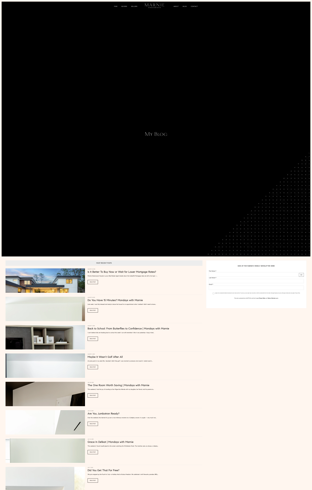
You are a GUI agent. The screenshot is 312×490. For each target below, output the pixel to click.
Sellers (134, 6)
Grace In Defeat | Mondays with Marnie (110, 442)
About (176, 6)
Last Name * (212, 278)
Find (115, 6)
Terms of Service (271, 298)
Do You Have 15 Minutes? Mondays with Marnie (115, 300)
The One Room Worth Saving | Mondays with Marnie (118, 385)
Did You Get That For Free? (103, 470)
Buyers (124, 6)
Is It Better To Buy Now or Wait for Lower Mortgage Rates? (122, 271)
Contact (194, 6)
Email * (211, 284)
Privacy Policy (262, 298)
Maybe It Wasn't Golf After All (105, 356)
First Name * (212, 271)
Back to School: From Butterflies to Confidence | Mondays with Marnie (128, 328)
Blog (185, 6)
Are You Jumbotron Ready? (103, 413)
